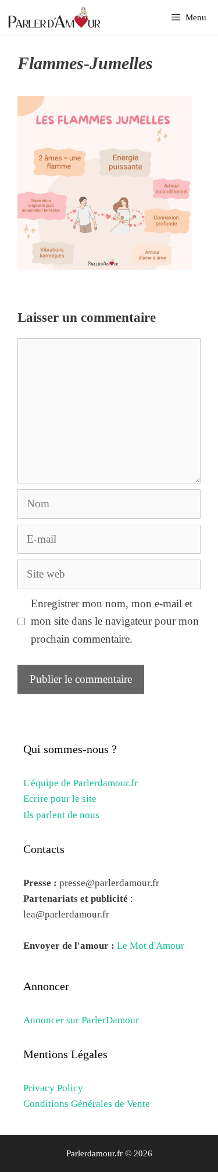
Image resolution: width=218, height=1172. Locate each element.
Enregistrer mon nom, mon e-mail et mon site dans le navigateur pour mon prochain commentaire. (115, 621)
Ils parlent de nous (61, 814)
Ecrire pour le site (60, 798)
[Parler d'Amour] (56, 17)
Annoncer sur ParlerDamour (81, 1020)
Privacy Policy (53, 1088)
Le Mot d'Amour (150, 945)
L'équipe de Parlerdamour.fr (80, 782)
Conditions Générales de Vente (86, 1103)
